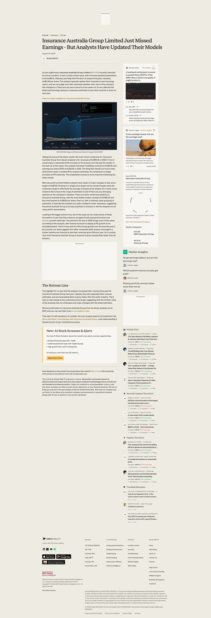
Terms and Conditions (112, 613)
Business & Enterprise (156, 580)
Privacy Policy (127, 613)
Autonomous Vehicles (113, 562)
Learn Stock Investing (156, 572)
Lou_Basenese (132, 334)
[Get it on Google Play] (63, 556)
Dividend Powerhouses (114, 550)
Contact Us (153, 558)
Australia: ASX (90, 554)
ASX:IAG (95, 72)
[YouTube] (51, 549)
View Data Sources (48, 590)
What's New (132, 566)
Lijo (129, 412)
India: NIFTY (89, 558)
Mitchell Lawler (132, 278)
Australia (45, 35)
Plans (151, 545)
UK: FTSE (88, 550)
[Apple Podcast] (58, 549)
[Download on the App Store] (48, 556)
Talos (129, 363)
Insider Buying (111, 554)
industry (45, 220)
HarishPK (130, 504)
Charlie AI (152, 584)
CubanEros (131, 456)
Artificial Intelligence (113, 566)
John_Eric (131, 471)
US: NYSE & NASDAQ (92, 545)
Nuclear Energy (111, 558)
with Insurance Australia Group (70, 319)
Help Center (153, 568)
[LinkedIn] (44, 549)
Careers (152, 562)
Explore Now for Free (55, 358)
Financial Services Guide (93, 613)
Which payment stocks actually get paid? (140, 272)
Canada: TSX (89, 562)
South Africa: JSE (91, 566)
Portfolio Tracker (133, 545)
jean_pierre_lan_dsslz (134, 514)
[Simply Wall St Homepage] (51, 538)
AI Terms (138, 613)
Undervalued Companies (115, 545)
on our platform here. (80, 311)
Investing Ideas (133, 554)
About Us (152, 554)
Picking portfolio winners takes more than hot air (138, 285)
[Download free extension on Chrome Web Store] (53, 562)
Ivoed (129, 377)
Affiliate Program (155, 576)
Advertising (153, 550)
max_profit (131, 491)
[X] (47, 549)
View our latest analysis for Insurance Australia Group (66, 98)
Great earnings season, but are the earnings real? (140, 259)
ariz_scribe (131, 424)
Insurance (54, 35)
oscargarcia (131, 442)
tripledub (130, 348)
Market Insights (133, 562)
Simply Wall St (52, 58)
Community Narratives (135, 558)
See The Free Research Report (138, 222)
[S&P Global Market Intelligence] (49, 574)
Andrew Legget (132, 265)
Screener (131, 550)
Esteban (130, 398)
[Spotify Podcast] (54, 549)
